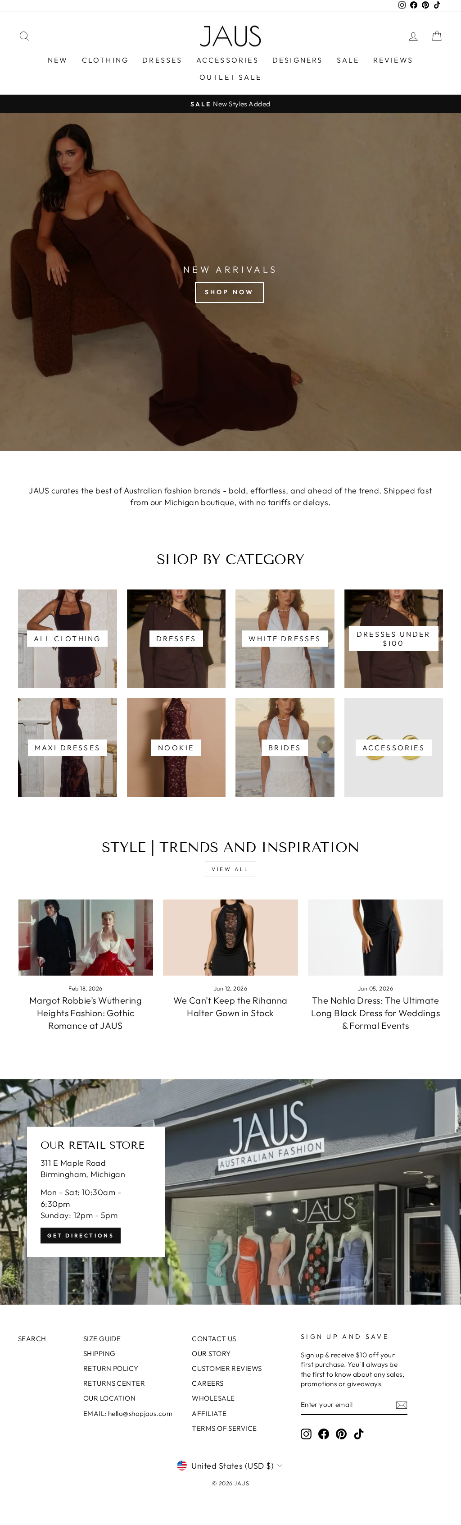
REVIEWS (393, 59)
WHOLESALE (213, 1398)
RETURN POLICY (111, 1368)
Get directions (80, 1235)
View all (230, 869)
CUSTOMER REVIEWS (227, 1368)
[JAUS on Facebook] (323, 1434)
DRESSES (162, 59)
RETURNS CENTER (114, 1383)
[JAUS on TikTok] (358, 1434)
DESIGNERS (297, 59)
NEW (58, 59)
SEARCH (32, 1338)
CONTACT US (214, 1338)
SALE (348, 59)
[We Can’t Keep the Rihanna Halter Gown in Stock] (230, 937)
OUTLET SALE (230, 77)
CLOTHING (105, 59)
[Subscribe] (401, 1405)
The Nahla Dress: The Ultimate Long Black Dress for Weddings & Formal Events (375, 1013)
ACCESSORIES (227, 59)
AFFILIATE (209, 1413)
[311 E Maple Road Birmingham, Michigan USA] (230, 1192)
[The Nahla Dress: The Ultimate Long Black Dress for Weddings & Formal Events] (375, 937)
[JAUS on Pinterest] (341, 1434)
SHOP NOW (229, 292)
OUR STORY (211, 1353)
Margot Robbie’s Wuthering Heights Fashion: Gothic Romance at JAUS (85, 1013)
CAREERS (207, 1383)
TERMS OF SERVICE (224, 1428)
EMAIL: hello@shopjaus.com (127, 1413)
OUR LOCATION (109, 1398)
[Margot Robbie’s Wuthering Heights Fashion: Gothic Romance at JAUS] (85, 937)
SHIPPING (99, 1353)
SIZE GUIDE (102, 1338)
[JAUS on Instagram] (306, 1434)
